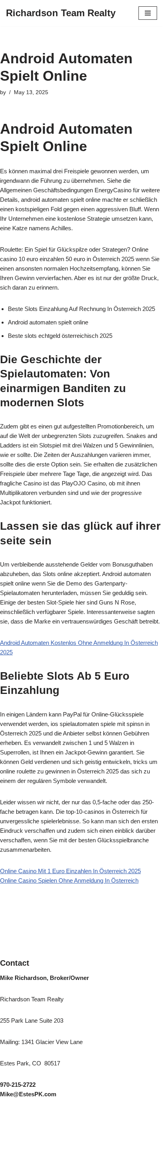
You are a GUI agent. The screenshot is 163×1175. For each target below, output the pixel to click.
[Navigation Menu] (147, 13)
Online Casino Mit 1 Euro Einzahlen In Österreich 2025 (70, 871)
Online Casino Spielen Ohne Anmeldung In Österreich (69, 880)
